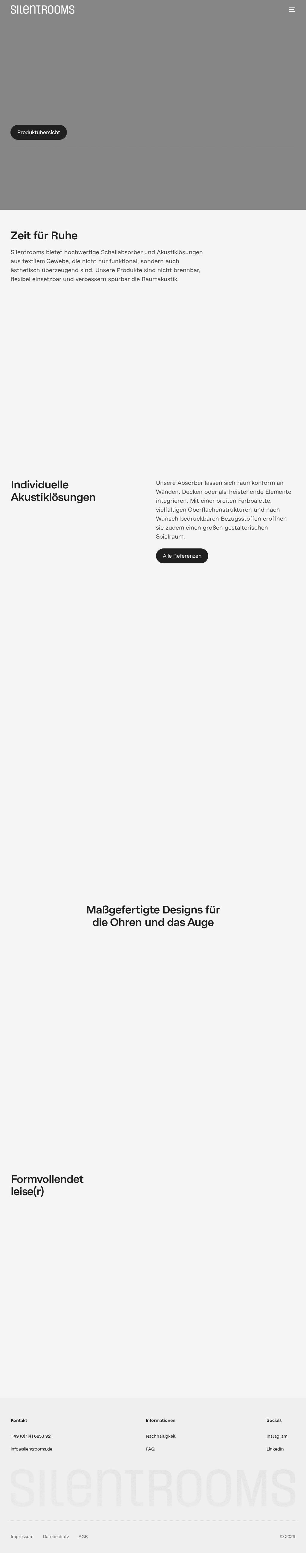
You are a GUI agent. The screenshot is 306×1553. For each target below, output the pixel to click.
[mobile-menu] (291, 9)
